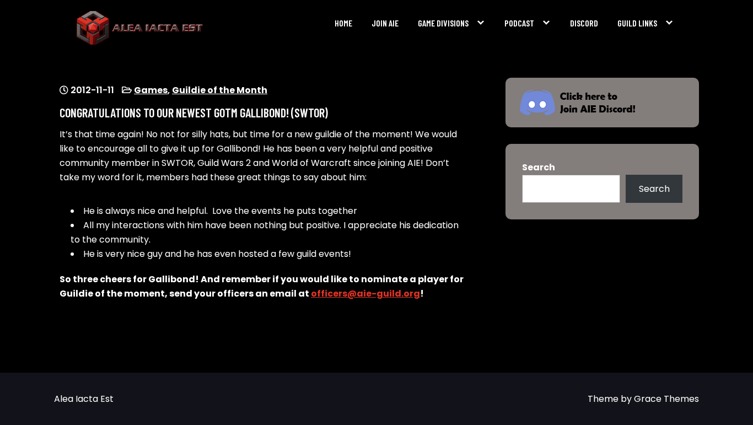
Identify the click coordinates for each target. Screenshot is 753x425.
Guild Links (637, 23)
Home (343, 23)
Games (151, 90)
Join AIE (385, 23)
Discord (584, 23)
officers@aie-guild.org (365, 293)
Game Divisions (443, 23)
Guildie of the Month (219, 90)
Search (538, 167)
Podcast (519, 23)
